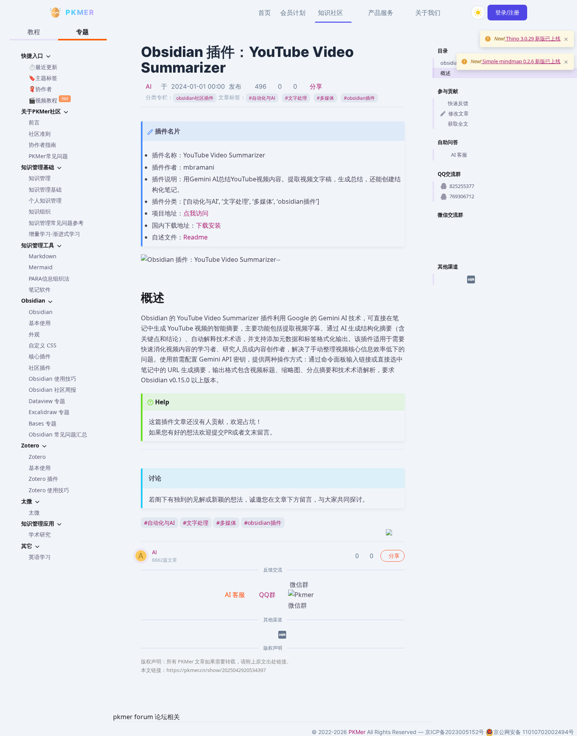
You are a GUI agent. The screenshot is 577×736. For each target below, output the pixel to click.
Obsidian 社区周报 (52, 389)
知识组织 (40, 211)
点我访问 (195, 213)
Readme (195, 237)
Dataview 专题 (47, 401)
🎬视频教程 (48, 100)
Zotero (37, 456)
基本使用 (40, 323)
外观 (34, 334)
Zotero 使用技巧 (49, 490)
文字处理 (296, 98)
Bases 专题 (43, 423)
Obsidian (41, 312)
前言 (34, 122)
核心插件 (40, 356)
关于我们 (427, 12)
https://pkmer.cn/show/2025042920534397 (216, 670)
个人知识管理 (45, 200)
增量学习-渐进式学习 (54, 233)
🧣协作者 (40, 89)
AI (149, 86)
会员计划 (292, 12)
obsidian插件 (359, 98)
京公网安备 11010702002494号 (533, 732)
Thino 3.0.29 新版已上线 (533, 38)
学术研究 (40, 534)
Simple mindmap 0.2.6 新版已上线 (521, 61)
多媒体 (325, 98)
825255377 (461, 186)
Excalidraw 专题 (49, 412)
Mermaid (41, 267)
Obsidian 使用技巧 (52, 378)
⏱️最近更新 (43, 67)
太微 (34, 512)
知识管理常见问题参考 (56, 222)
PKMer (357, 732)
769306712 (461, 196)
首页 (264, 12)
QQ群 (267, 594)
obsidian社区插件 (195, 98)
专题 (82, 31)
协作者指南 (42, 144)
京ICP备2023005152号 (454, 732)
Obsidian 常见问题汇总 (58, 434)
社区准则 (40, 133)
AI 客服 (459, 154)
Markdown (43, 256)
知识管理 (40, 178)
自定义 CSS (43, 345)
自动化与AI (262, 98)
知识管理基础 (45, 189)
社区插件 (40, 367)
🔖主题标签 (43, 78)
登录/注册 (507, 12)
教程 (33, 31)
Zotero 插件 (43, 478)
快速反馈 (458, 103)
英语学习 (40, 557)
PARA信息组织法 (49, 278)
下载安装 (208, 225)
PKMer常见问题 (48, 156)
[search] (459, 12)
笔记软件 (40, 289)
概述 (445, 73)
